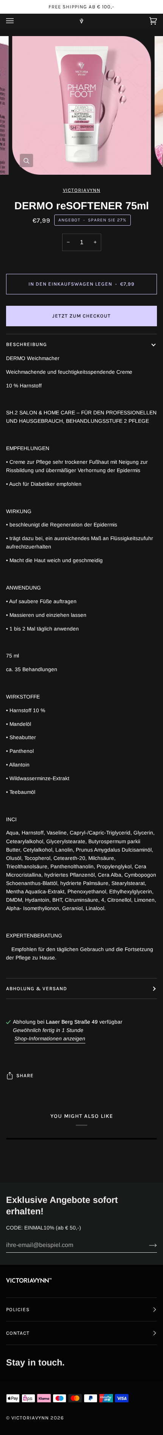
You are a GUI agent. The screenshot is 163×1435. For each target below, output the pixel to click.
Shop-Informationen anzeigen (49, 1038)
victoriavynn (81, 190)
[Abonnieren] (147, 1245)
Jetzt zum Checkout (81, 316)
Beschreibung (26, 344)
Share (25, 1075)
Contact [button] (18, 1333)
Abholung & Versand (36, 988)
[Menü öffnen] (17, 21)
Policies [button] (18, 1309)
